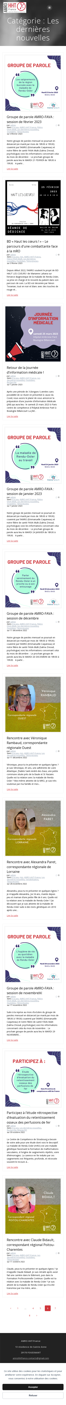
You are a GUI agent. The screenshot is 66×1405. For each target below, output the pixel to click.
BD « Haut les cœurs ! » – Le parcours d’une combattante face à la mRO (32, 246)
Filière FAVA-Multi (14, 259)
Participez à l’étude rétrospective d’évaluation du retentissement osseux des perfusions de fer (32, 1118)
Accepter (33, 1387)
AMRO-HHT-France (28, 127)
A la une (15, 127)
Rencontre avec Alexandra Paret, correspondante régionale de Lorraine (31, 867)
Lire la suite (12, 168)
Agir (21, 257)
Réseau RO (22, 1130)
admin (13, 125)
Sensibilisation (32, 879)
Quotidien (11, 131)
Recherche (11, 382)
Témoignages (23, 131)
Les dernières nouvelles (28, 129)
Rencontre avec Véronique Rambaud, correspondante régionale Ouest (27, 743)
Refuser (33, 1395)
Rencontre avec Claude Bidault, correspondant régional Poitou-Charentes (31, 1245)
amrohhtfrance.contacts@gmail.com (31, 1358)
